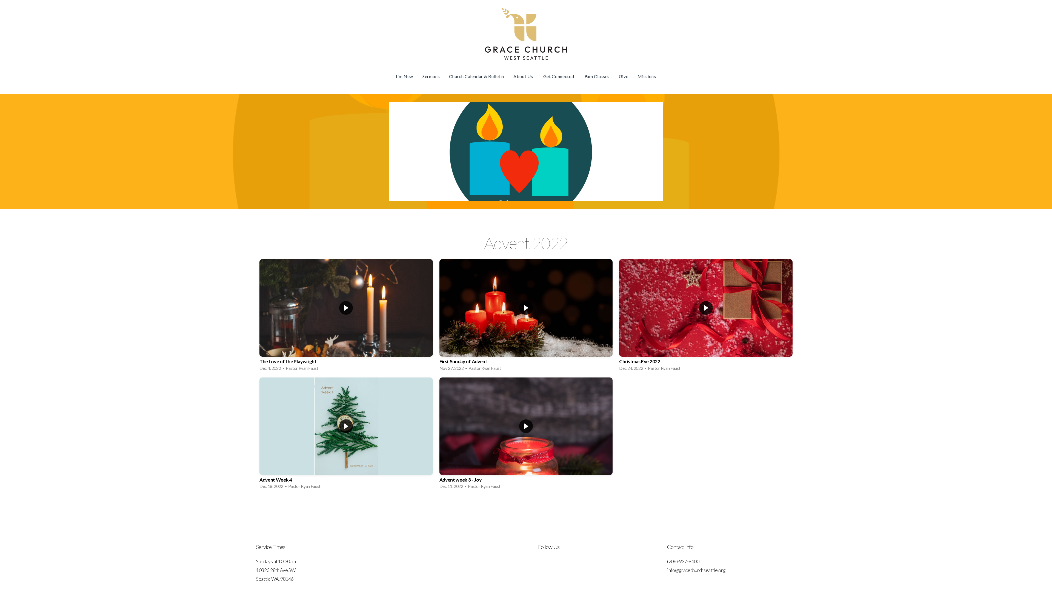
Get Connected (559, 76)
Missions (647, 76)
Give (623, 76)
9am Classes (597, 76)
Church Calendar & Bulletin (476, 76)
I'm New (404, 76)
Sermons (431, 76)
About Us (523, 76)
